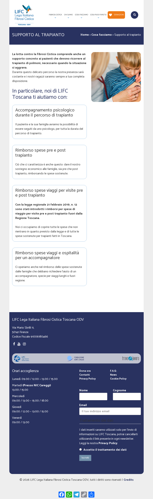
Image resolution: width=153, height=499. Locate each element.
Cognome (119, 390)
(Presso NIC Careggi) (37, 385)
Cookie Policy (118, 379)
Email (83, 405)
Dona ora (85, 371)
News (113, 375)
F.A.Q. (113, 371)
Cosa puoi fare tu (98, 16)
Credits (129, 479)
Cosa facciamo (101, 34)
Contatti (84, 375)
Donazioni (119, 14)
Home (85, 34)
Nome (83, 390)
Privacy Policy (87, 379)
